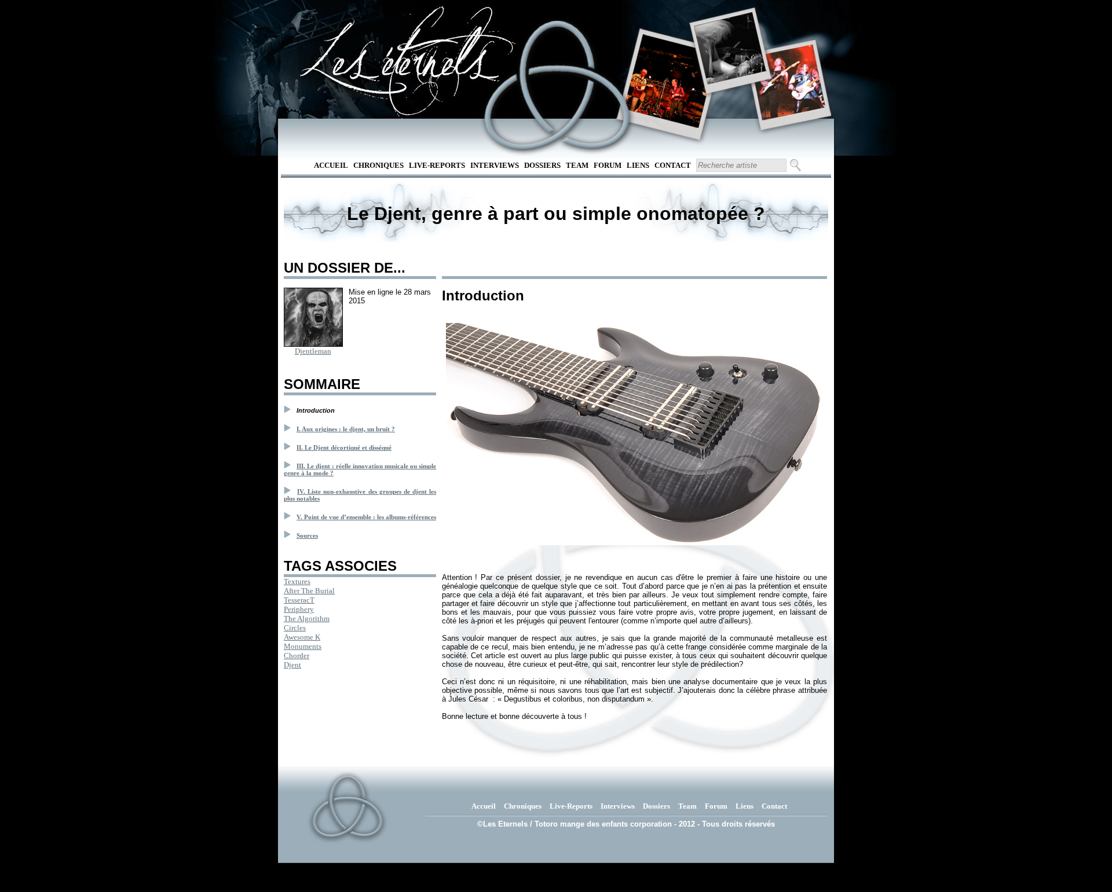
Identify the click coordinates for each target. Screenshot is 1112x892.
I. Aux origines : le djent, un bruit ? (346, 428)
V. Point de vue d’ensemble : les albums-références (366, 516)
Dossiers (542, 165)
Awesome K (302, 637)
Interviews (494, 165)
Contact (672, 165)
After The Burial (309, 590)
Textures (297, 581)
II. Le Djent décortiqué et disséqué (344, 447)
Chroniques (378, 165)
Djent (292, 664)
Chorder (296, 655)
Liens (638, 165)
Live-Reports (437, 165)
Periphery (299, 609)
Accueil (331, 165)
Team (577, 165)
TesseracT (299, 600)
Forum (607, 165)
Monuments (302, 646)
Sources (307, 535)
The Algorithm (307, 618)
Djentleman (313, 351)
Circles (295, 627)
